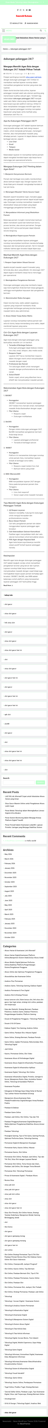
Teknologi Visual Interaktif (14, 1373)
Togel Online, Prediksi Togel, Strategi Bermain (21, 1387)
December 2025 (10, 873)
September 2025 (11, 887)
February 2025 (10, 919)
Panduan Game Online (13, 1112)
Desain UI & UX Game (13, 1023)
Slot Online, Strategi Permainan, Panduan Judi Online (24, 1292)
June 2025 (8, 900)
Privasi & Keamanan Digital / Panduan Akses (21, 1176)
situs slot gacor (10, 614)
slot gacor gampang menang (15, 1241)
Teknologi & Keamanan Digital (16, 1315)
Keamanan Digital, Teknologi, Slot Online (20, 1072)
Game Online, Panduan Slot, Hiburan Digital (21, 1033)
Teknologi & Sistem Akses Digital (17, 1324)
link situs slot (10, 623)
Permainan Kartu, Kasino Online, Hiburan (19, 1148)
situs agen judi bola (33, 77)
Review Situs (9, 1180)
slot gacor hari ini (11, 678)
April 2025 (8, 910)
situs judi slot (10, 1185)
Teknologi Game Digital (13, 1350)
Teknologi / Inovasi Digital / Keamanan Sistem (22, 1301)
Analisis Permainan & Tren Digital (17, 990)
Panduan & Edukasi (12, 1108)
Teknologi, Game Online (13, 1378)
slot (6, 659)
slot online (9, 1250)
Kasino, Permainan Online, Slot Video (18, 1054)
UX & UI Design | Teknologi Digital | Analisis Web (23, 1403)
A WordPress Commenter (14, 841)
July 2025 (8, 896)
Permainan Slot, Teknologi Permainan (18, 1171)
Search (6, 778)
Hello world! (31, 841)
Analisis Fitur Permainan (14, 981)
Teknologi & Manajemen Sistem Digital (19, 1320)
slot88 (7, 724)
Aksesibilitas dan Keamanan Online (18, 977)
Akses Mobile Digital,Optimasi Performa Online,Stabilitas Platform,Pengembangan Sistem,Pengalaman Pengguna (20, 964)
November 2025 (10, 877)
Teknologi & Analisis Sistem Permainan (19, 1306)
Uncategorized (10, 1399)
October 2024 (10, 937)
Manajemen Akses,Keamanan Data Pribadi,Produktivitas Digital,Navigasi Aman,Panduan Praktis (24, 1100)
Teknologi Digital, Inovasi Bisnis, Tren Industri (21, 1338)
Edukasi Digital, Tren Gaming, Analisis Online (21, 1028)
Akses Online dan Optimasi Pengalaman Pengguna (23, 972)
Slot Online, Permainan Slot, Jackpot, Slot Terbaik (23, 1287)
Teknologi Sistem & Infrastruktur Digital (19, 1369)
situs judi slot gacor (12, 1190)
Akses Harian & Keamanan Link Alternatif (20, 951)
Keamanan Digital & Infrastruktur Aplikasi (20, 1068)
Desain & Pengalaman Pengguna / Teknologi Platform (24, 1019)
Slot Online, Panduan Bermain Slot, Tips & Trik (22, 1273)
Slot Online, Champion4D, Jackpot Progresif (21, 1264)
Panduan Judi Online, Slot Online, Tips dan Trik (22, 1117)
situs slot (8, 1199)
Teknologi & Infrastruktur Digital (16, 1310)
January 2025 (9, 924)
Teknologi (8, 1296)
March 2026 (9, 859)
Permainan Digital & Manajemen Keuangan (20, 1143)
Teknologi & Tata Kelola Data (15, 1329)
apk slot (8, 715)
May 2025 (8, 905)
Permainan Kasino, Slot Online (16, 1152)
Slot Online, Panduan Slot (14, 1283)
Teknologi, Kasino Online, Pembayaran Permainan (23, 1383)
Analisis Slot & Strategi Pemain (16, 995)
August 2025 (9, 891)
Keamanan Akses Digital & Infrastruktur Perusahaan (24, 1063)
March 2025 (9, 914)
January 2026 (9, 868)
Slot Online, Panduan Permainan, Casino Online (22, 1278)
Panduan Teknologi (12, 1131)
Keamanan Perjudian (12, 1086)
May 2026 (8, 854)
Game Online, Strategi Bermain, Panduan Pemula (22, 1037)
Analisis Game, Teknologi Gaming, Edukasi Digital (23, 986)
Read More (7, 585)
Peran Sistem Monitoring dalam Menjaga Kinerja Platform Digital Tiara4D (23, 2)
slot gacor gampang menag (15, 1236)
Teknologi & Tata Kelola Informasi (17, 1333)
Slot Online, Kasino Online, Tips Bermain (19, 1269)
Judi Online (9, 1049)
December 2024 (10, 928)
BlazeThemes (25, 1424)
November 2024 (10, 933)
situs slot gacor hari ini (13, 650)
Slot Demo (9, 1227)
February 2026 (10, 863)
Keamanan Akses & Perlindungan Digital (19, 1058)
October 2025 (10, 882)
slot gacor (8, 604)
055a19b (8, 73)
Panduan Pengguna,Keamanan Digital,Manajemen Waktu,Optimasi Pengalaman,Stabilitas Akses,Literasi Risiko (24, 1124)
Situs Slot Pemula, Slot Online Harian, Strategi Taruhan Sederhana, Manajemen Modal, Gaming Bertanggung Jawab (22, 1215)
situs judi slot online (12, 1194)
